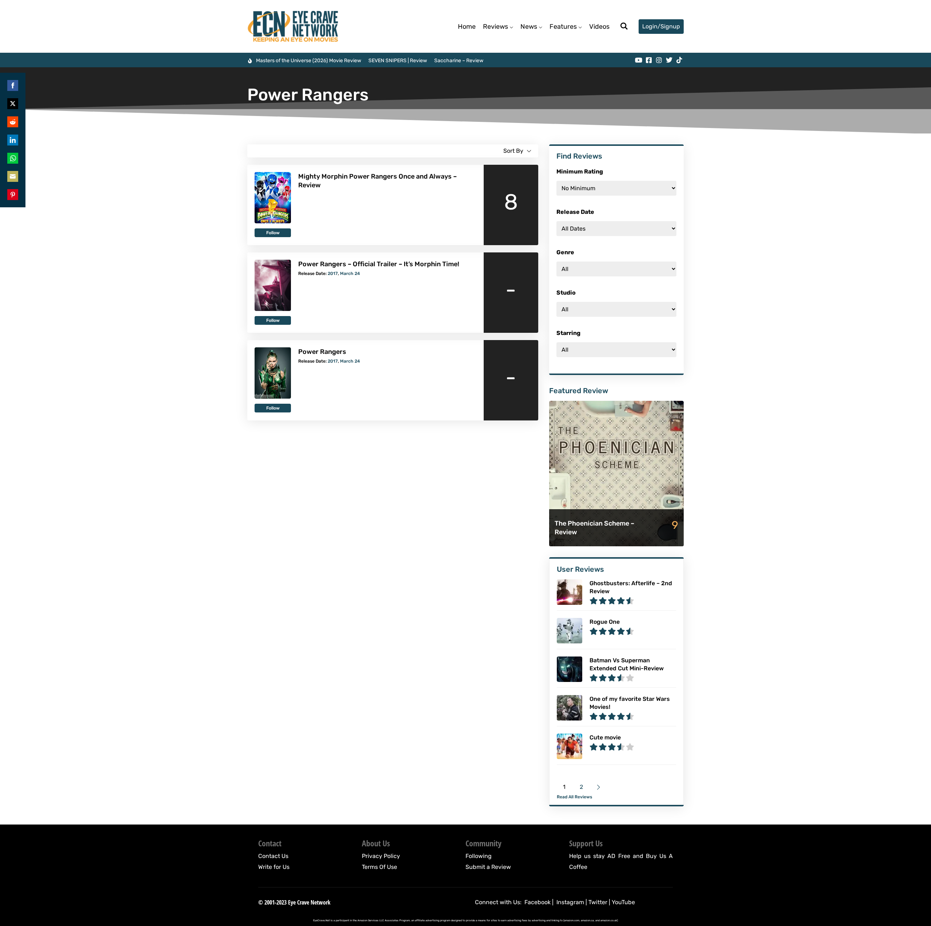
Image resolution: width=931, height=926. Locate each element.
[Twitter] (669, 60)
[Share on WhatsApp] (12, 158)
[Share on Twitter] (12, 103)
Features (563, 27)
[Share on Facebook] (12, 85)
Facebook (537, 902)
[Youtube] (638, 60)
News (528, 27)
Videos (599, 27)
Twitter (597, 902)
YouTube (623, 902)
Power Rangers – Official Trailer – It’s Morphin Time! (378, 264)
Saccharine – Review (458, 60)
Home (467, 27)
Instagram (570, 902)
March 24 (350, 273)
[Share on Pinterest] (12, 194)
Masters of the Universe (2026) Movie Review (308, 60)
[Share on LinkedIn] (12, 140)
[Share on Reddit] (12, 121)
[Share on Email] (12, 176)
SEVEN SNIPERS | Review (397, 60)
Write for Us (273, 866)
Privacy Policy (381, 856)
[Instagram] (659, 60)
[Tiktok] (679, 60)
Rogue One (605, 621)
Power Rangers (322, 352)
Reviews (495, 27)
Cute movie (605, 737)
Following (479, 856)
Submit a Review (488, 866)
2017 (333, 273)
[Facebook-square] (649, 60)
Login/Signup (661, 26)
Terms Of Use (379, 866)
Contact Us (273, 856)
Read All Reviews (574, 796)
